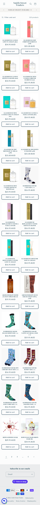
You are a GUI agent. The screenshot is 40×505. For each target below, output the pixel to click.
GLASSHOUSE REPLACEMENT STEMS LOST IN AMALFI (10, 260)
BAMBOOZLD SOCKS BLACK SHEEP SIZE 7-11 (10, 332)
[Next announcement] (36, 10)
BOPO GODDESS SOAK (10, 437)
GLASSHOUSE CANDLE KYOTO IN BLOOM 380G (10, 77)
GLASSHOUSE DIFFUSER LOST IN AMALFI (29, 259)
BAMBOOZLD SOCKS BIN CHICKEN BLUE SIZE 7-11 (10, 368)
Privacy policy (10, 501)
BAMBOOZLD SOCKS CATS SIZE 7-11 (30, 186)
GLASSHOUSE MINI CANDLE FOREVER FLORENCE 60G (29, 78)
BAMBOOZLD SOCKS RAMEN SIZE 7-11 (30, 368)
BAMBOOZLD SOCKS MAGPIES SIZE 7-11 (30, 403)
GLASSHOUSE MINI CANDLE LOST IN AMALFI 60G (10, 114)
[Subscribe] (32, 474)
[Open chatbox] (4, 501)
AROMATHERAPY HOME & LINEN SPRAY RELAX (10, 295)
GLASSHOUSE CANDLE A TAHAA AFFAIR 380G (29, 113)
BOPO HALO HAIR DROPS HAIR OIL (29, 438)
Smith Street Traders (17, 498)
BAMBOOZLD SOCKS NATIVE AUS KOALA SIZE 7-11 (29, 333)
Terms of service (20, 501)
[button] (4, 4)
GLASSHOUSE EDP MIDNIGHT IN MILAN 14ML (10, 151)
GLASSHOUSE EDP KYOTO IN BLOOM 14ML (29, 150)
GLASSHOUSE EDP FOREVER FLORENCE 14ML (30, 41)
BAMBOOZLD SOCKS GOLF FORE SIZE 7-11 (10, 403)
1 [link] (6, 457)
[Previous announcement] (4, 10)
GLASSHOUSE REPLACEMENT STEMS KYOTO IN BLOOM (29, 223)
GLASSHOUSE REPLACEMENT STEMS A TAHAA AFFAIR (10, 223)
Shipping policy (31, 501)
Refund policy (30, 498)
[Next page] (34, 457)
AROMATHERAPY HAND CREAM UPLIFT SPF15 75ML (30, 296)
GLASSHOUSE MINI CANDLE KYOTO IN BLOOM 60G (10, 187)
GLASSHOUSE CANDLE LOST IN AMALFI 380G (10, 41)
